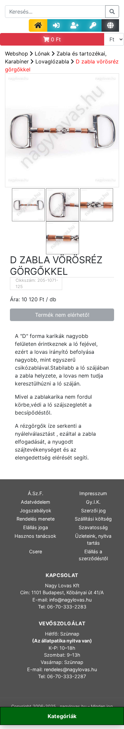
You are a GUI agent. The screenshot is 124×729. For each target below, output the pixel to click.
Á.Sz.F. (35, 493)
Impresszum (93, 493)
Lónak (42, 53)
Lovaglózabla (52, 61)
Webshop (16, 53)
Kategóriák (62, 716)
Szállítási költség (93, 519)
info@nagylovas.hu (70, 599)
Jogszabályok (35, 510)
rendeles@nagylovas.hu (70, 669)
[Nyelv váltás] (110, 25)
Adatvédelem (35, 502)
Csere (35, 551)
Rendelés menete (36, 519)
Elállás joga (35, 527)
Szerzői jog (93, 510)
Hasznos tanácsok (35, 536)
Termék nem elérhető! (62, 314)
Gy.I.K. (93, 502)
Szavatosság (93, 527)
